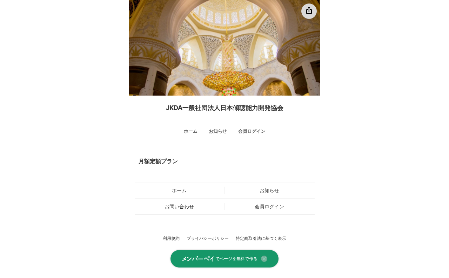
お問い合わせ (179, 206)
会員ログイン (252, 131)
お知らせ (218, 131)
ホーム (190, 131)
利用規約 (171, 238)
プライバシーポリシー (208, 238)
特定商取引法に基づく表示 (261, 238)
